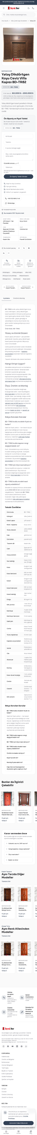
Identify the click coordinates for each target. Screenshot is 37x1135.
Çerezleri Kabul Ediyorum (18, 1123)
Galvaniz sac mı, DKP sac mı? (18, 843)
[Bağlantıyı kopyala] (9, 253)
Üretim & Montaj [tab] (19, 298)
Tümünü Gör (6, 881)
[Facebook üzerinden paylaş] (29, 248)
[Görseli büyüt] (18, 45)
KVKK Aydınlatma (7, 1074)
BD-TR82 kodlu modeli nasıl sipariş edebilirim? (16, 748)
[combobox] (18, 14)
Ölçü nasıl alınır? (13, 854)
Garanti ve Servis (7, 1097)
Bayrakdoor (7, 71)
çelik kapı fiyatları (24, 437)
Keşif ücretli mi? (12, 758)
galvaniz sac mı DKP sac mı (14, 403)
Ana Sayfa (5, 21)
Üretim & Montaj (7, 1094)
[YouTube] (12, 1046)
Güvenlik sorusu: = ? (11, 163)
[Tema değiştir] (29, 8)
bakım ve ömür (15, 410)
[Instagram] (3, 1046)
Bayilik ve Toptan (7, 1071)
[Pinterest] (21, 1046)
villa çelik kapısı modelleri (21, 499)
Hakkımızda (5, 1056)
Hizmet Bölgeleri (7, 1065)
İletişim (4, 1089)
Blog (31, 1133)
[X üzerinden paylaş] (24, 248)
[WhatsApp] (26, 1046)
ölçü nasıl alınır (10, 394)
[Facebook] (8, 1046)
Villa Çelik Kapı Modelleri (19, 21)
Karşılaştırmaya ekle (10, 209)
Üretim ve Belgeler (8, 1059)
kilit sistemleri (21, 405)
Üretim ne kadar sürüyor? (16, 753)
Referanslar (6, 1062)
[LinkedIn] (17, 1046)
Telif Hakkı (5, 1068)
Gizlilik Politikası (7, 1076)
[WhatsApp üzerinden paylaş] (19, 248)
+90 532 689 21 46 (14, 198)
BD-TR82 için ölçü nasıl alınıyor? (18, 742)
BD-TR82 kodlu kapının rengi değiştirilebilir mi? (17, 736)
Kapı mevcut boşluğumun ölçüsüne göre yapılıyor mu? (17, 768)
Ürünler (4, 1092)
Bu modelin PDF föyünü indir (14, 213)
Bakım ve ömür (13, 860)
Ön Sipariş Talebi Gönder (18, 176)
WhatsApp (11, 203)
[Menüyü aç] (4, 8)
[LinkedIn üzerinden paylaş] (4, 253)
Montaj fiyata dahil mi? (15, 762)
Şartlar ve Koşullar (8, 1079)
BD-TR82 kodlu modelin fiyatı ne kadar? (18, 712)
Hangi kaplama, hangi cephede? (19, 849)
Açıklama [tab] (6, 298)
